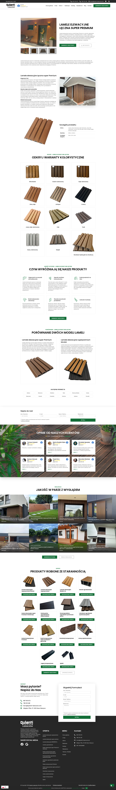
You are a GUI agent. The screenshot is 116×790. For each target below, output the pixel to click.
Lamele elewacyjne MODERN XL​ (50, 742)
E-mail (41, 414)
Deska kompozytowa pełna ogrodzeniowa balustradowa (49, 752)
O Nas (55, 5)
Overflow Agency (91, 785)
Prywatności (74, 788)
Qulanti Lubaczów (33, 785)
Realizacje (67, 5)
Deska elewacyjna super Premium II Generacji (51, 748)
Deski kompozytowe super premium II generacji (51, 767)
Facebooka (67, 436)
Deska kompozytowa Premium (50, 764)
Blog (85, 5)
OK (86, 788)
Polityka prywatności (57, 785)
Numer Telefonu (62, 414)
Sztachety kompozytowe (48, 771)
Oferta (60, 5)
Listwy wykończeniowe (48, 774)
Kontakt (90, 5)
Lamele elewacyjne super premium (50, 739)
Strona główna (49, 5)
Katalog (73, 5)
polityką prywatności (25, 420)
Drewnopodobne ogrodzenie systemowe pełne (49, 756)
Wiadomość (80, 414)
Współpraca (79, 5)
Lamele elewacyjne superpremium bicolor (50, 735)
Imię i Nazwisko (24, 414)
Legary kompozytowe (48, 776)
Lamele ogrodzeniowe (48, 744)
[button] (22, 32)
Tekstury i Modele (67, 751)
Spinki (44, 779)
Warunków (79, 788)
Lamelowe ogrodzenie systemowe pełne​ (50, 760)
